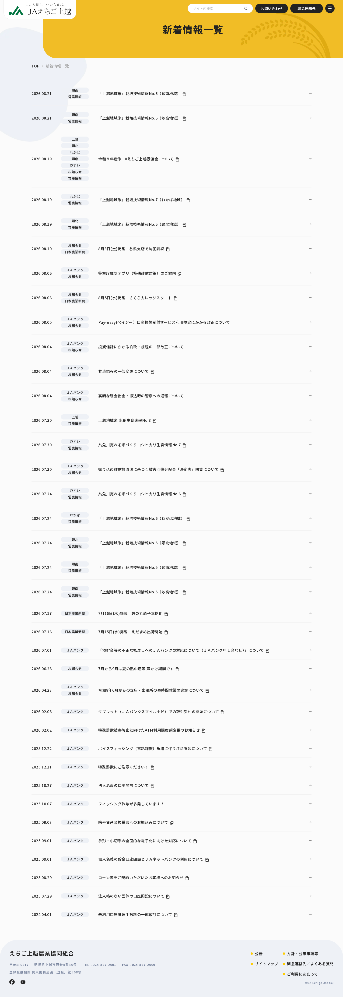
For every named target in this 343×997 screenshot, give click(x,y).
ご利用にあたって (302, 973)
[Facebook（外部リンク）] (12, 982)
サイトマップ (266, 963)
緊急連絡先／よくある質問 (310, 963)
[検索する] (246, 8)
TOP (36, 66)
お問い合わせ (272, 8)
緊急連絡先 (307, 8)
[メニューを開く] (330, 8)
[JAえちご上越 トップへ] (40, 9)
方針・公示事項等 (302, 953)
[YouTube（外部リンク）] (23, 982)
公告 (258, 953)
